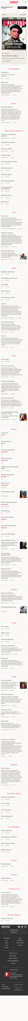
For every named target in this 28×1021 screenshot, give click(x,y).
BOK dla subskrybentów (13, 960)
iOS (10, 973)
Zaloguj (25, 2)
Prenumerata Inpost (14, 930)
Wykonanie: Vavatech (18, 987)
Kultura (6, 947)
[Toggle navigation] (2, 2)
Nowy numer (6, 938)
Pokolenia (20, 945)
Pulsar (3, 984)
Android (14, 973)
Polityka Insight (5, 986)
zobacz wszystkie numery (19, 50)
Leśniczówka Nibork (6, 988)
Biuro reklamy (13, 955)
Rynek (6, 945)
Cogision (19, 984)
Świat (6, 942)
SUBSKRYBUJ (22, 7)
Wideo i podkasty (20, 942)
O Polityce (13, 963)
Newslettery (20, 940)
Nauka (20, 938)
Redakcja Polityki (13, 953)
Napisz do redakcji (13, 958)
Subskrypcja (14, 932)
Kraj (7, 940)
